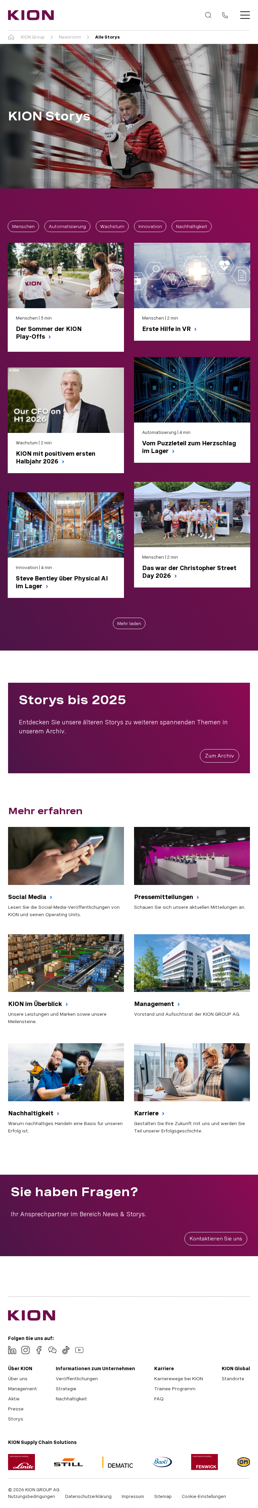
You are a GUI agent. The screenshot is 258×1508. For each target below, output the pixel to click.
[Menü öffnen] (243, 15)
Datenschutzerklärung (88, 1496)
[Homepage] (29, 15)
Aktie (13, 1398)
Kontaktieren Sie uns (215, 1238)
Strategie (66, 1388)
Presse (16, 1408)
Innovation (150, 226)
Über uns (18, 1378)
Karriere (147, 1113)
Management (154, 1003)
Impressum (133, 1496)
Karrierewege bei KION (178, 1378)
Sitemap (163, 1496)
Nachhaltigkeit (191, 226)
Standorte (233, 1378)
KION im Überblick (35, 1003)
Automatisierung (67, 226)
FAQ (159, 1398)
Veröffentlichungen (77, 1378)
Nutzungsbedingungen (31, 1496)
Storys (15, 1418)
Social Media (28, 896)
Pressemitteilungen (164, 896)
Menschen (23, 226)
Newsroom (70, 37)
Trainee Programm (175, 1388)
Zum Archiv (219, 755)
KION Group (33, 37)
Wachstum (112, 226)
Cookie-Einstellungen (204, 1496)
